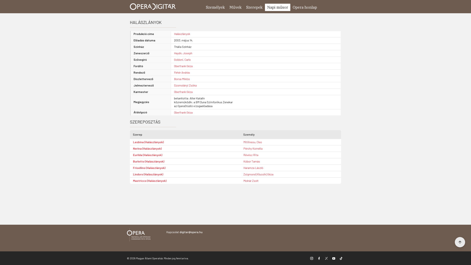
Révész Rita (250, 155)
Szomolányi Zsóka (185, 85)
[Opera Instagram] (312, 258)
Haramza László (253, 167)
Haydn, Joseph (183, 53)
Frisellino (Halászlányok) (149, 167)
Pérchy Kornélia (253, 148)
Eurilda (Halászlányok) (147, 155)
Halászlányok (182, 34)
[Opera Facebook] (319, 258)
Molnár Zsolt (250, 180)
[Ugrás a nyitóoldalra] (153, 6)
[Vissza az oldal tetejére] (460, 242)
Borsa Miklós (182, 79)
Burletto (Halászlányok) (148, 161)
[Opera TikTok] (341, 258)
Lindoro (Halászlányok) (148, 174)
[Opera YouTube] (334, 258)
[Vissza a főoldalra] (138, 235)
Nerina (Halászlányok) (147, 148)
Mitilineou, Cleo (252, 142)
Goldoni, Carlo (182, 59)
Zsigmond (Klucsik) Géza (258, 174)
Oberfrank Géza (183, 66)
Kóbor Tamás (251, 161)
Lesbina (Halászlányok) (148, 142)
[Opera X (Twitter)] (326, 258)
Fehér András (182, 72)
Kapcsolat (184, 232)
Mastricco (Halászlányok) (150, 180)
